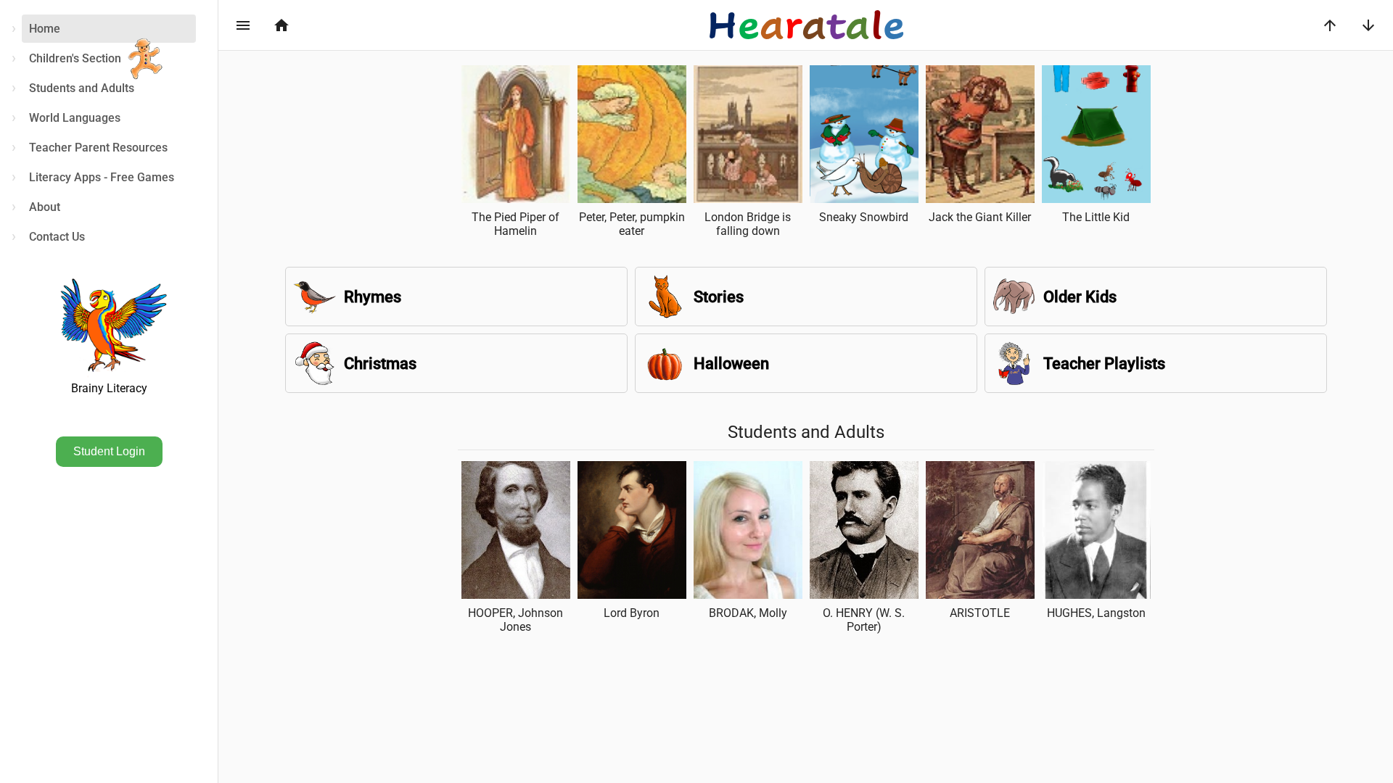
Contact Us (57, 237)
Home (44, 29)
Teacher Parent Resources (98, 147)
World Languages (74, 118)
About (44, 207)
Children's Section (75, 58)
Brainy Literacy (109, 388)
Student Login (109, 451)
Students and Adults (81, 88)
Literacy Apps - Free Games (101, 177)
